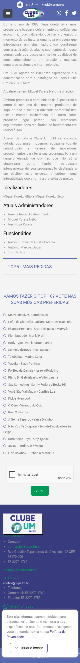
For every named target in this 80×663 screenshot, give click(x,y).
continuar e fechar (29, 647)
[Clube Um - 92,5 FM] (33, 13)
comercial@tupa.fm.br (24, 547)
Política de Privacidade (20, 570)
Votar (40, 491)
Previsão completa (53, 4)
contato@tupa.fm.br (15, 583)
